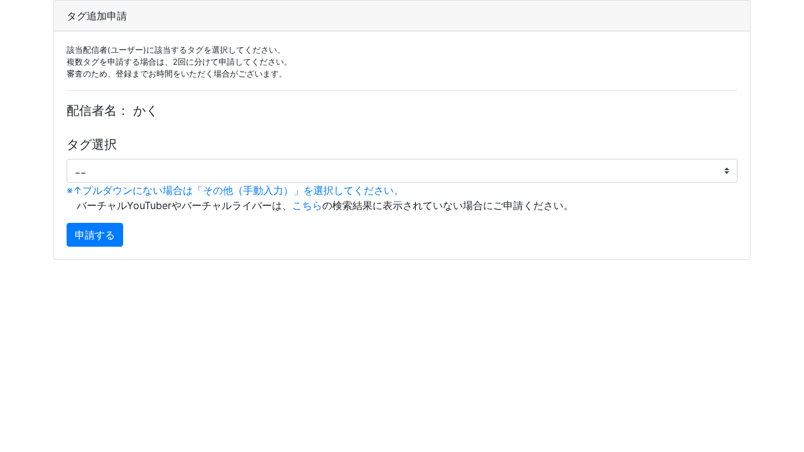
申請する (95, 235)
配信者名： (98, 110)
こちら (307, 205)
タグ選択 (92, 144)
